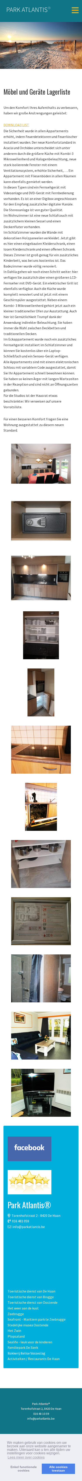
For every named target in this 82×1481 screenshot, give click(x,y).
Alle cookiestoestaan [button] (58, 1468)
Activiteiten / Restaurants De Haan (34, 1359)
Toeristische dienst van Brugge (31, 1297)
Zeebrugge (16, 1314)
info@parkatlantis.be (28, 1227)
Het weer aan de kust (23, 1308)
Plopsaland (16, 1336)
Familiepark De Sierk (23, 1347)
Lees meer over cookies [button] (26, 1457)
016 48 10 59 (41, 1414)
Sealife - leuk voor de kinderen (30, 1342)
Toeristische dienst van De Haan (31, 1291)
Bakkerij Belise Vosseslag (26, 1353)
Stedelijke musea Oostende (28, 1325)
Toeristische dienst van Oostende (33, 1302)
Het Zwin (14, 1330)
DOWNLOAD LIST (16, 125)
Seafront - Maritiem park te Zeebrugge (37, 1319)
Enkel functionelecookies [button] (23, 1468)
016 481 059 (20, 1221)
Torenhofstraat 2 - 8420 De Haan (36, 1215)
